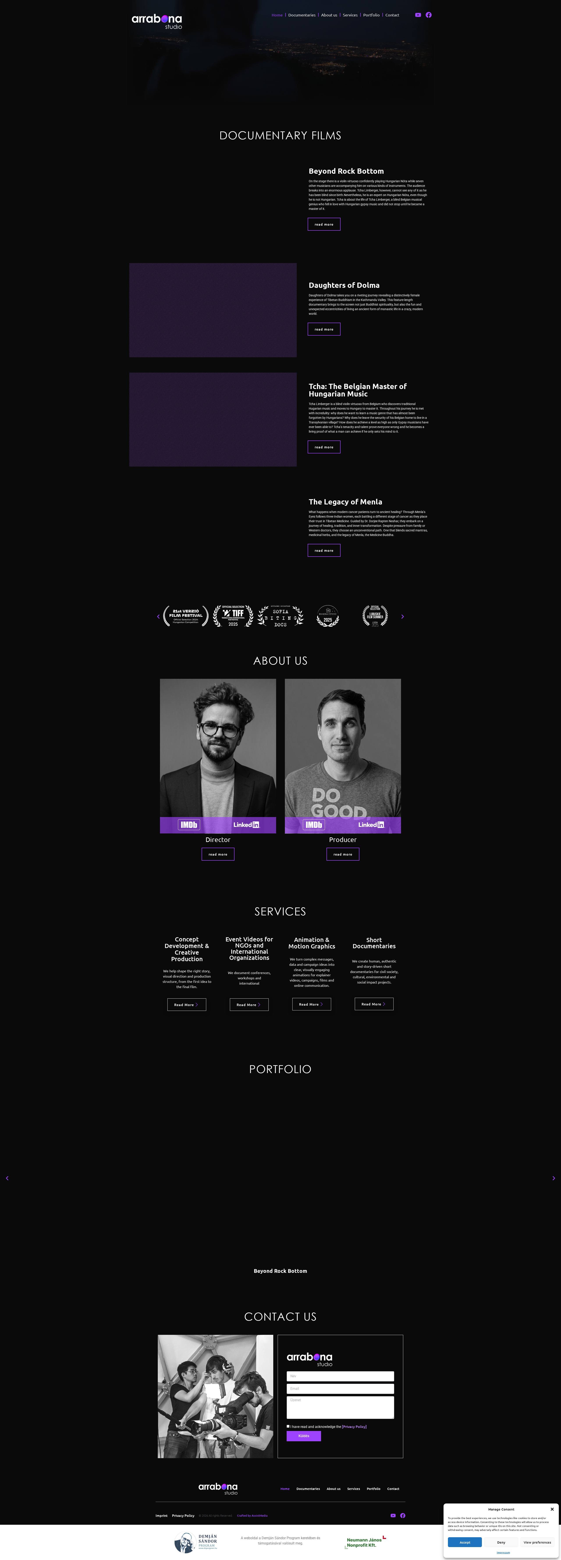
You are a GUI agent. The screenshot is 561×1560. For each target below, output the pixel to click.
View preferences (537, 1542)
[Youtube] (418, 15)
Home (277, 14)
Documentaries (302, 14)
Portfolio (371, 14)
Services (350, 14)
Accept (465, 1542)
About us (329, 14)
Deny (501, 1542)
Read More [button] (184, 1004)
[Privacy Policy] (354, 1426)
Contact (392, 14)
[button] (552, 1509)
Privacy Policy (183, 1515)
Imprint (162, 1515)
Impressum (503, 1552)
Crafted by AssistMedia (252, 1516)
